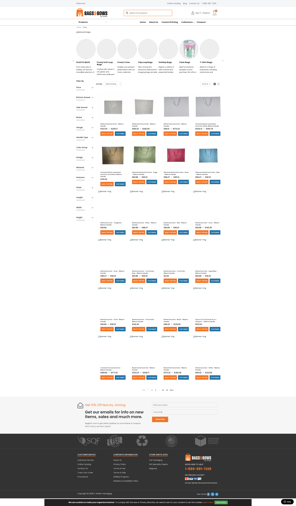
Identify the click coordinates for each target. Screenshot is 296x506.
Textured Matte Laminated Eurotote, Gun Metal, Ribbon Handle (111, 174)
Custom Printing (170, 22)
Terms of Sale (119, 472)
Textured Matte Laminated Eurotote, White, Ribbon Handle (207, 125)
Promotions (82, 476)
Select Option (107, 134)
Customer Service (85, 460)
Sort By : (99, 84)
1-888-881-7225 (209, 3)
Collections (187, 22)
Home (143, 22)
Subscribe (160, 419)
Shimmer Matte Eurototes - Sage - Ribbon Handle (144, 173)
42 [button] (163, 390)
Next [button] (172, 390)
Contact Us (194, 3)
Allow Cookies (221, 502)
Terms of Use (119, 468)
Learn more (208, 502)
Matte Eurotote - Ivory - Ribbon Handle (207, 224)
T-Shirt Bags (206, 62)
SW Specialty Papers (158, 464)
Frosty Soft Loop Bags (105, 63)
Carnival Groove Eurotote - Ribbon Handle (110, 369)
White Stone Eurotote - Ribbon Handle (111, 125)
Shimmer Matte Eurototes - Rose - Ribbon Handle (176, 173)
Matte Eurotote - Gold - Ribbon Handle (112, 320)
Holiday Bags (165, 62)
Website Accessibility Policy (125, 481)
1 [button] (148, 390)
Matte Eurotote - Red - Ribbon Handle (175, 224)
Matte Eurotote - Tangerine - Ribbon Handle (111, 224)
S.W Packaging (155, 460)
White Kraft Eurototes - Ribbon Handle (143, 125)
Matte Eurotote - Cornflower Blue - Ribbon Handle (143, 272)
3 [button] (155, 390)
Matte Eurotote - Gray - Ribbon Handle (112, 272)
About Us (153, 22)
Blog (185, 3)
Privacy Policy (119, 464)
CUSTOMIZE (120, 134)
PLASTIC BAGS (83, 62)
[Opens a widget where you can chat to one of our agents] (287, 502)
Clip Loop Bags (145, 62)
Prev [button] (144, 390)
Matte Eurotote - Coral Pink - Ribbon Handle (175, 272)
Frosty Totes (123, 62)
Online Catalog (174, 3)
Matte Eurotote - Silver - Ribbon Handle (144, 224)
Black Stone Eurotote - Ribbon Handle (143, 369)
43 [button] (167, 390)
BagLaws (153, 468)
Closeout (201, 22)
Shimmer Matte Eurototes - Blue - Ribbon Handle (207, 173)
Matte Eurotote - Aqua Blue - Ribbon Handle (206, 272)
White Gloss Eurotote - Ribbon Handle (175, 125)
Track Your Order (85, 472)
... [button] (159, 390)
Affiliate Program (121, 476)
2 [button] (151, 390)
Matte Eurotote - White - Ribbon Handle (207, 369)
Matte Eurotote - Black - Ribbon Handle (176, 320)
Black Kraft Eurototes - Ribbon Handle (175, 369)
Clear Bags (184, 62)
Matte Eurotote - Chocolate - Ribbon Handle (143, 320)
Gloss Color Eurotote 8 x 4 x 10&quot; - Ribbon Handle (205, 320)
